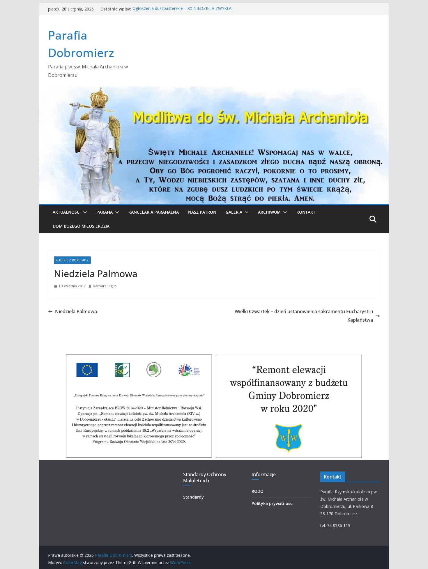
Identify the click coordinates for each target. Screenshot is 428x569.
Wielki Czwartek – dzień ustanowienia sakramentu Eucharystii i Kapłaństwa (304, 315)
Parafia (104, 212)
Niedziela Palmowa (76, 311)
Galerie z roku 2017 (72, 260)
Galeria (234, 212)
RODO (257, 491)
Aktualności (67, 212)
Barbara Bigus (104, 285)
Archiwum (269, 212)
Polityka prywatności (272, 503)
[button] (84, 212)
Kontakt (305, 212)
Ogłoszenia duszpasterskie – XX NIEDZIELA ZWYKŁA (181, 9)
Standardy (193, 497)
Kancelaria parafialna (153, 212)
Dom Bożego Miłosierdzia (81, 226)
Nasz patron (202, 212)
